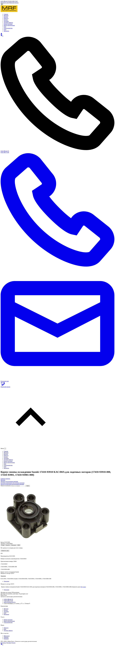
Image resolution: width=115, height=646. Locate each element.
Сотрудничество (8, 622)
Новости (6, 627)
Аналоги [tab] (8, 545)
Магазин (6, 608)
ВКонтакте (7, 636)
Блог (5, 629)
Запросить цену (5, 550)
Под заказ (83, 587)
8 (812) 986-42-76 (8, 599)
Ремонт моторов (8, 619)
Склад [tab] (2, 545)
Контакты (6, 614)
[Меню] (2, 4)
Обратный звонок (13, 2)
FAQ (5, 613)
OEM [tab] (18, 545)
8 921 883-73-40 (13, 1)
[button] (57, 418)
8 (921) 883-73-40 (8, 600)
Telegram (6, 637)
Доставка (6, 611)
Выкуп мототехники (9, 621)
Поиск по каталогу (6, 485)
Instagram (6, 638)
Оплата (6, 610)
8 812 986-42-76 (5, 1)
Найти (27, 485)
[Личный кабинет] (1, 34)
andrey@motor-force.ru (9, 602)
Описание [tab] (13, 545)
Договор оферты (8, 630)
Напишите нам (5, 2)
